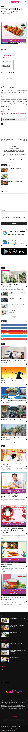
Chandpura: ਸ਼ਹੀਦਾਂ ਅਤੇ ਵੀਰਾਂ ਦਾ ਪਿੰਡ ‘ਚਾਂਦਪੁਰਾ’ (13, 401)
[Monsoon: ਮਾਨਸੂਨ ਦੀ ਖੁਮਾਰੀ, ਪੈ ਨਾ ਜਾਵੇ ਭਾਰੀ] (14, 411)
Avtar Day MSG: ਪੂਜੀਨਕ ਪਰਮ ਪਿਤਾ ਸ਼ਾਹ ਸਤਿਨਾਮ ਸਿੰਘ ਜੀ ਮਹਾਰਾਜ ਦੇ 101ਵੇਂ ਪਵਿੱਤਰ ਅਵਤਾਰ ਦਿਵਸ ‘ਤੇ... (12, 530)
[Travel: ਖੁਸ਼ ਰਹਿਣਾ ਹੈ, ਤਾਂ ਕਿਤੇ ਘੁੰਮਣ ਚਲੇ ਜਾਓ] (4, 294)
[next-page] (4, 187)
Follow (24, 327)
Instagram (18, 113)
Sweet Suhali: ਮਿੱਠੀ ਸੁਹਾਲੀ (14, 168)
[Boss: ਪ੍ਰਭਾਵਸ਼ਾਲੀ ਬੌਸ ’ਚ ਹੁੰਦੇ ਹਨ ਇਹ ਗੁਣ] (4, 306)
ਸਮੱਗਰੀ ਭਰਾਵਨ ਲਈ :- (7, 66)
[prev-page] (2, 187)
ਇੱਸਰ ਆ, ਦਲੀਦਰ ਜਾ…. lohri (8, 565)
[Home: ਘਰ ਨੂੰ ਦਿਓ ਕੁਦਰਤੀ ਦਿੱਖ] (14, 276)
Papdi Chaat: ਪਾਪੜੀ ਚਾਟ (14, 175)
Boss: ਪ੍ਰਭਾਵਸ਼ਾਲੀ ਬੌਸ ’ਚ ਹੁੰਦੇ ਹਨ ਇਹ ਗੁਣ (16, 304)
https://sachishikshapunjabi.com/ (14, 148)
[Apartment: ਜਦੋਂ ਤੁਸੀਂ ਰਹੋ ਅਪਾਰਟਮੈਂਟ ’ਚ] (5, 634)
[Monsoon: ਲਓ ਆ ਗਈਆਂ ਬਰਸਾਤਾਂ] (14, 430)
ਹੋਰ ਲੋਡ (14, 317)
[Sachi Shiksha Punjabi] (14, 691)
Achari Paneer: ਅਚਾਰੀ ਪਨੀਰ (15, 181)
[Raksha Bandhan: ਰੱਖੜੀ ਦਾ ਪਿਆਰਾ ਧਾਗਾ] (4, 312)
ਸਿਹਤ (2, 493)
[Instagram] (8, 159)
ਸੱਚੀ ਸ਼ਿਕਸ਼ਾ (4, 13)
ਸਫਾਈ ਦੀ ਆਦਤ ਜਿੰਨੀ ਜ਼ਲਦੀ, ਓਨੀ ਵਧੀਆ (17, 643)
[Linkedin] (11, 159)
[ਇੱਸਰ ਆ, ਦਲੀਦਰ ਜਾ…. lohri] (14, 552)
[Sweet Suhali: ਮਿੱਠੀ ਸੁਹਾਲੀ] (4, 170)
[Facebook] (6, 159)
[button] (2, 2)
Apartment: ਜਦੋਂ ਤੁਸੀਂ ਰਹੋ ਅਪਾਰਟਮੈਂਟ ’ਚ (17, 632)
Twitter (8, 113)
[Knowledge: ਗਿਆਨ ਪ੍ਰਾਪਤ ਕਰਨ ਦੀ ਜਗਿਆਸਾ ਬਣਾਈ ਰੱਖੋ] (14, 353)
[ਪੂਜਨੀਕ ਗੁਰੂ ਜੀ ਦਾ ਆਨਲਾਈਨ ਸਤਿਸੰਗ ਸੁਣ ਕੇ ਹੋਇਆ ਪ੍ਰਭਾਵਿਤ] (14, 455)
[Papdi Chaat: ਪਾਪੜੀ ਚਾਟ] (4, 176)
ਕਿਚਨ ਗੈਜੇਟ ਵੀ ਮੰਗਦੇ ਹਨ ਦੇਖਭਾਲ (15, 657)
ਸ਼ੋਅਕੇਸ (3, 171)
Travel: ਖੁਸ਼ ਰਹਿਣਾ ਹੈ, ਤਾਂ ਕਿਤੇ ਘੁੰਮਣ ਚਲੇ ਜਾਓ (17, 292)
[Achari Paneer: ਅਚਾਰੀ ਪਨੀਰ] (4, 182)
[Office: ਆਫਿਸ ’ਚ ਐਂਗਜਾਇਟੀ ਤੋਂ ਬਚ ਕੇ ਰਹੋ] (4, 300)
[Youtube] (22, 159)
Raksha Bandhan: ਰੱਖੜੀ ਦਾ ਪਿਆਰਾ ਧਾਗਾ (16, 310)
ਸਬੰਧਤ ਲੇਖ (4, 165)
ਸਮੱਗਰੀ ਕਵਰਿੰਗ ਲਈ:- (7, 65)
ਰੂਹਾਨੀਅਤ (3, 526)
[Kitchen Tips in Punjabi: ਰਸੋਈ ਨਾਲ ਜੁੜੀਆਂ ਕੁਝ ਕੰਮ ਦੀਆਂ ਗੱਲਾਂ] (5, 652)
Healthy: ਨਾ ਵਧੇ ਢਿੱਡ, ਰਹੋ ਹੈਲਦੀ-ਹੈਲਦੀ (11, 496)
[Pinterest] (17, 159)
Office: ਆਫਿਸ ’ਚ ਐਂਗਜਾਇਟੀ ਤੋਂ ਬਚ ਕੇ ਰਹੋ (16, 298)
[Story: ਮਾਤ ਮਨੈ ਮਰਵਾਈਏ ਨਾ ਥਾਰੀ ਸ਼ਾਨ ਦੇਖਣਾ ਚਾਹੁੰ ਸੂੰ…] (14, 373)
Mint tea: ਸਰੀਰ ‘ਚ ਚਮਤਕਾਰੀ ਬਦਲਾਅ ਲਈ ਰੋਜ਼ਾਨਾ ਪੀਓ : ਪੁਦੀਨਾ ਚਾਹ (12, 598)
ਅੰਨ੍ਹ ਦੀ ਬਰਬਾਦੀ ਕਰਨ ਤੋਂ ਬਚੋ (8, 55)
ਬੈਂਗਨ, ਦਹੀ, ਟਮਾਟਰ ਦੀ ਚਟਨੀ (8, 52)
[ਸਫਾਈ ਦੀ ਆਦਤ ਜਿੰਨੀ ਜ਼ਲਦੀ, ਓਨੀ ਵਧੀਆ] (5, 645)
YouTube (23, 113)
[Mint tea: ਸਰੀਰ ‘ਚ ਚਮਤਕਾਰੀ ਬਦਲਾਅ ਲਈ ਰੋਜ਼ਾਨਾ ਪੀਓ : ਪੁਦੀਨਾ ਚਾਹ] (14, 585)
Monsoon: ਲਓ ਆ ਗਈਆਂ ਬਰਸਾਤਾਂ (10, 438)
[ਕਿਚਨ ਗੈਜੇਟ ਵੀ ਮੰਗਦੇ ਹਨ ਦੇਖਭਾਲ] (5, 659)
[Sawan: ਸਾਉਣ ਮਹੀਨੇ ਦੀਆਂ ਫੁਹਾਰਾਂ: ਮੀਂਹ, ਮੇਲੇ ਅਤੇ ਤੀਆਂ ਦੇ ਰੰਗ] (5, 627)
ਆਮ (2, 398)
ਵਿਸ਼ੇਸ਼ (2, 358)
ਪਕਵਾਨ (6, 4)
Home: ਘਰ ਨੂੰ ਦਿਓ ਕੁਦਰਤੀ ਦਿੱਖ (9, 284)
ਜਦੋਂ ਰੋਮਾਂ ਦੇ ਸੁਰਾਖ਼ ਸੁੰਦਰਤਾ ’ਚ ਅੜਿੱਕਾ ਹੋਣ (21, 140)
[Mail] (14, 159)
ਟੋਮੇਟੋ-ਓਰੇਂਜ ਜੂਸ (6, 57)
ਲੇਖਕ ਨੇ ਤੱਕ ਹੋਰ (10, 165)
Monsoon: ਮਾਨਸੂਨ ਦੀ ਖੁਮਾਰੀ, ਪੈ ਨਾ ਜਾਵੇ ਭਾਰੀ (13, 419)
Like (25, 325)
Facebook (3, 113)
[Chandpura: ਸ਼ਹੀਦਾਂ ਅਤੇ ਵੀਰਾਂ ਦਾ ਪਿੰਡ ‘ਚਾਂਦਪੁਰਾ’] (14, 393)
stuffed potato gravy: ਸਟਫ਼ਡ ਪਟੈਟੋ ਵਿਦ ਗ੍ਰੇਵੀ (7, 140)
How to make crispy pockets (9, 123)
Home (2, 4)
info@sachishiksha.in (14, 711)
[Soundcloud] (17, 720)
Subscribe (24, 338)
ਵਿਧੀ (4, 68)
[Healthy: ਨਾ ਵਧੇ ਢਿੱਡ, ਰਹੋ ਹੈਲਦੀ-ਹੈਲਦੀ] (14, 483)
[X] (19, 159)
